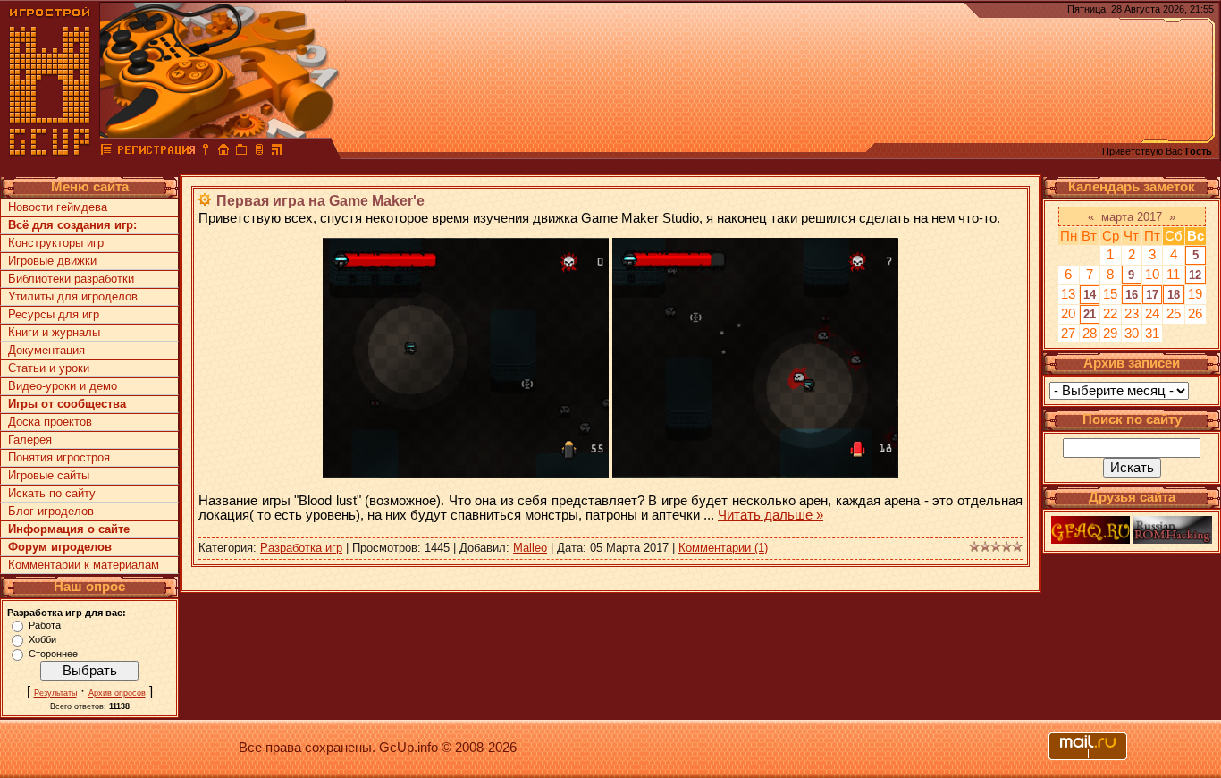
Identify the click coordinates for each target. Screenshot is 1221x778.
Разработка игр (301, 547)
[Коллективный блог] (106, 152)
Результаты (55, 693)
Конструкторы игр (56, 242)
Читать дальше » (770, 515)
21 (1089, 314)
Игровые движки (52, 260)
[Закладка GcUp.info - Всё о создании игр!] (241, 152)
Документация (46, 350)
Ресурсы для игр (53, 314)
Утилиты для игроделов (73, 296)
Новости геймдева (57, 207)
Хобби (42, 639)
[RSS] (277, 152)
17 (1152, 294)
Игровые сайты (48, 475)
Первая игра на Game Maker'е (320, 200)
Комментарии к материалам (83, 564)
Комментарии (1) (723, 547)
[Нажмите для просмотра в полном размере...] (466, 473)
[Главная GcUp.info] (50, 152)
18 (1173, 294)
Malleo (530, 547)
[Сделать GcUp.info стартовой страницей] (223, 152)
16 (1131, 294)
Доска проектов (50, 421)
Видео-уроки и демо (62, 386)
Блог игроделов (51, 511)
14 (1089, 294)
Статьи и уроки (48, 368)
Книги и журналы (54, 332)
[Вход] (206, 152)
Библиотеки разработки (71, 278)
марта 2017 (1131, 217)
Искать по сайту (52, 493)
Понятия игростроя (59, 457)
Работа (45, 625)
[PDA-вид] (259, 152)
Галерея (30, 439)
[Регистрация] (156, 152)
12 (1195, 275)
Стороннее (53, 653)
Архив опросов (117, 693)
